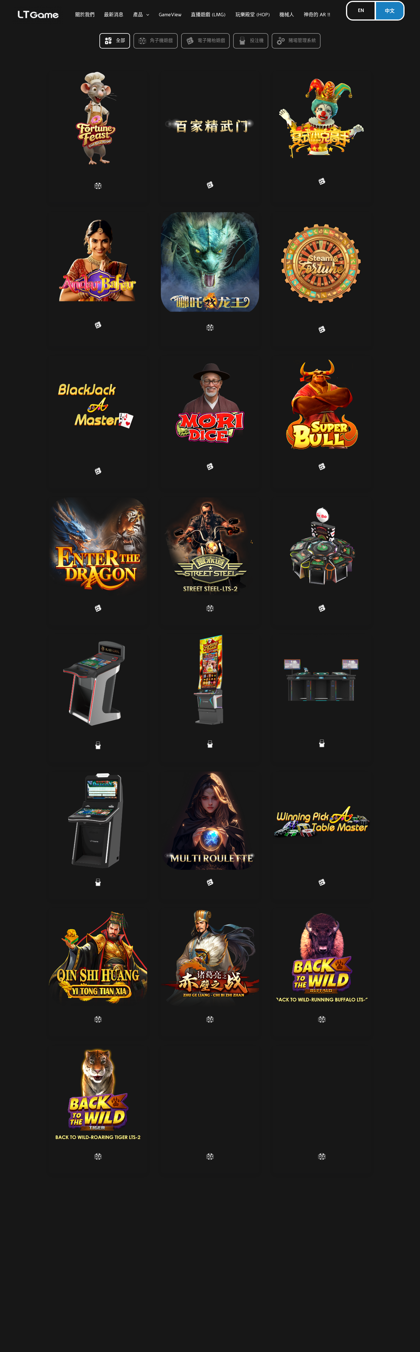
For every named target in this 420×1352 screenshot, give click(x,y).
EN (361, 10)
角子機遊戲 (161, 40)
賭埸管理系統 (302, 40)
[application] (146, 15)
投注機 (257, 40)
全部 (120, 40)
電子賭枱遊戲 (211, 40)
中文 (390, 11)
